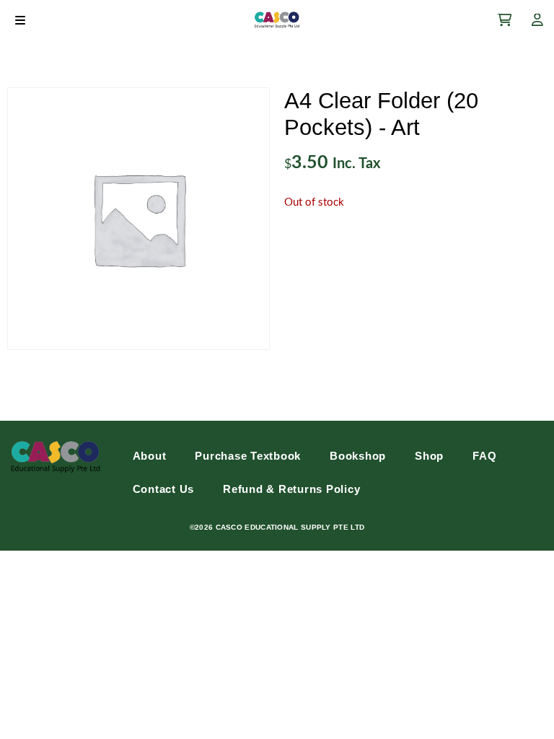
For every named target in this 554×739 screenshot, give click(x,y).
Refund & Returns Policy (291, 489)
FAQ (484, 456)
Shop (429, 456)
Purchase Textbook (248, 456)
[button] (19, 19)
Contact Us (164, 489)
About (150, 456)
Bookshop (358, 456)
